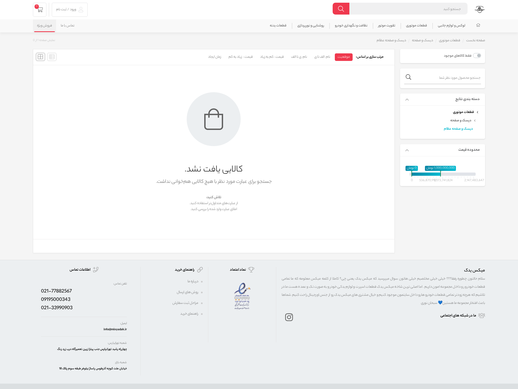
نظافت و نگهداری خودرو (351, 26)
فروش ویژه (44, 26)
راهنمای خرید (189, 314)
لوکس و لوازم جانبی (451, 26)
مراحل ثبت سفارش (185, 303)
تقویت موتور (386, 26)
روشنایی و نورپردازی (310, 26)
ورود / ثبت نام (66, 9)
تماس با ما (67, 26)
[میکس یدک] (479, 9)
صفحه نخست (475, 40)
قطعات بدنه (278, 26)
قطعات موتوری (416, 26)
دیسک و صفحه (422, 40)
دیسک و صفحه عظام (458, 129)
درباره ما (193, 281)
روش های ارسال (187, 292)
